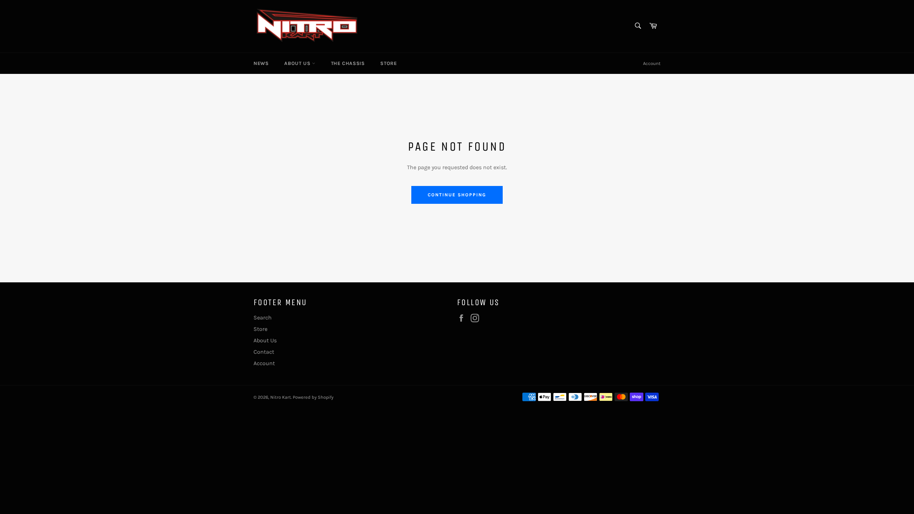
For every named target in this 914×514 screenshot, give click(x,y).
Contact (263, 351)
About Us (298, 63)
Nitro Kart (280, 397)
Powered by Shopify (313, 397)
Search (262, 317)
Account (652, 63)
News (260, 63)
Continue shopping (457, 194)
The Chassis (348, 63)
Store (388, 63)
